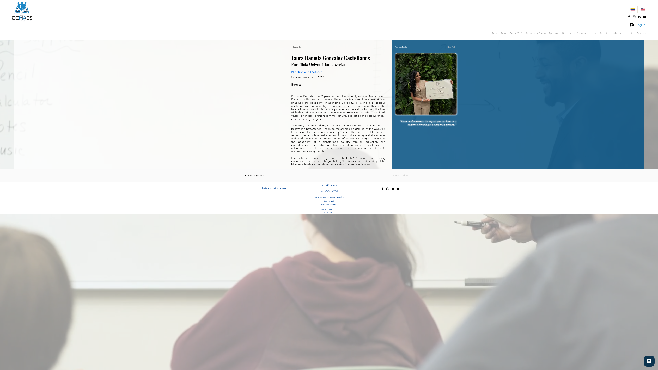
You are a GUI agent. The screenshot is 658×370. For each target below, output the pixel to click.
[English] (642, 9)
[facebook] (629, 16)
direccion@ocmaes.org (329, 185)
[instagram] (634, 16)
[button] (605, 33)
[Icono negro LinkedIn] (639, 16)
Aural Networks (332, 213)
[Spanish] (632, 9)
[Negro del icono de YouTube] (644, 16)
